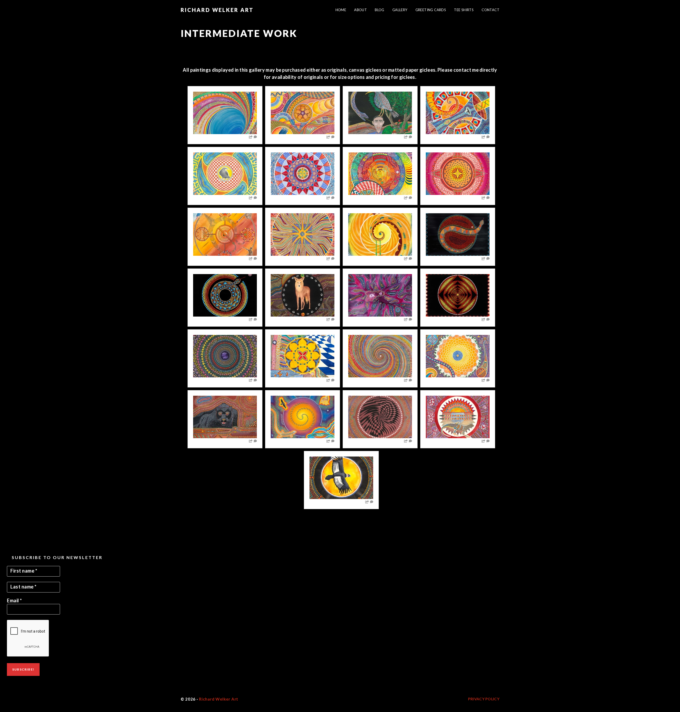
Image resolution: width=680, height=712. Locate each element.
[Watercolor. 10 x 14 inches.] (380, 173)
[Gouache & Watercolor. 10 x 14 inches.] (380, 113)
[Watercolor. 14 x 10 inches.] (302, 173)
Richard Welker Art (217, 10)
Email (14, 600)
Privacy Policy (483, 699)
